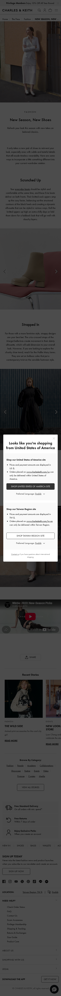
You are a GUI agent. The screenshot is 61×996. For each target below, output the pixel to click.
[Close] (54, 438)
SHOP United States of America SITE (30, 486)
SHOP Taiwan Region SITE (30, 535)
